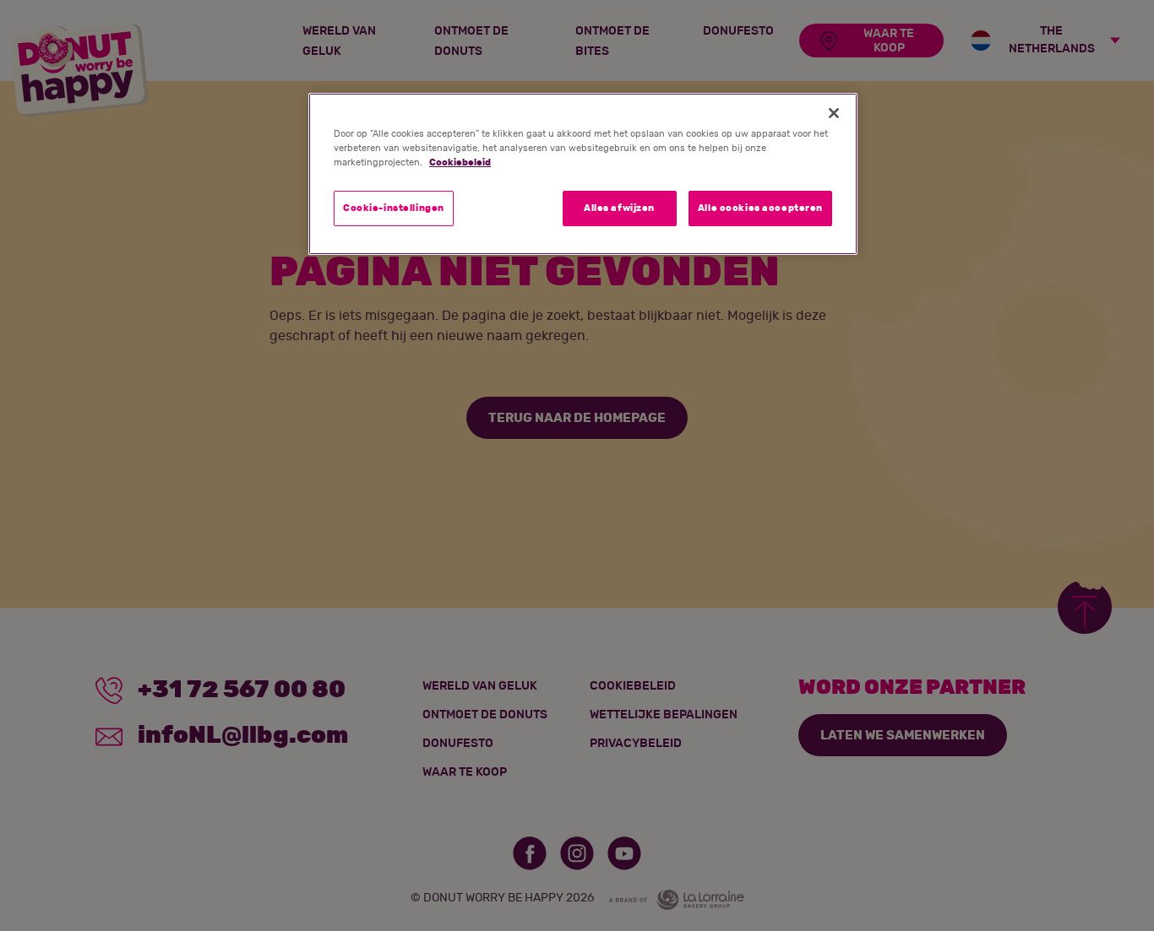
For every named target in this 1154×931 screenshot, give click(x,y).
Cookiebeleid (460, 162)
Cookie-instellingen (393, 208)
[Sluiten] (833, 113)
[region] (582, 174)
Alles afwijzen (619, 208)
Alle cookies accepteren (760, 208)
